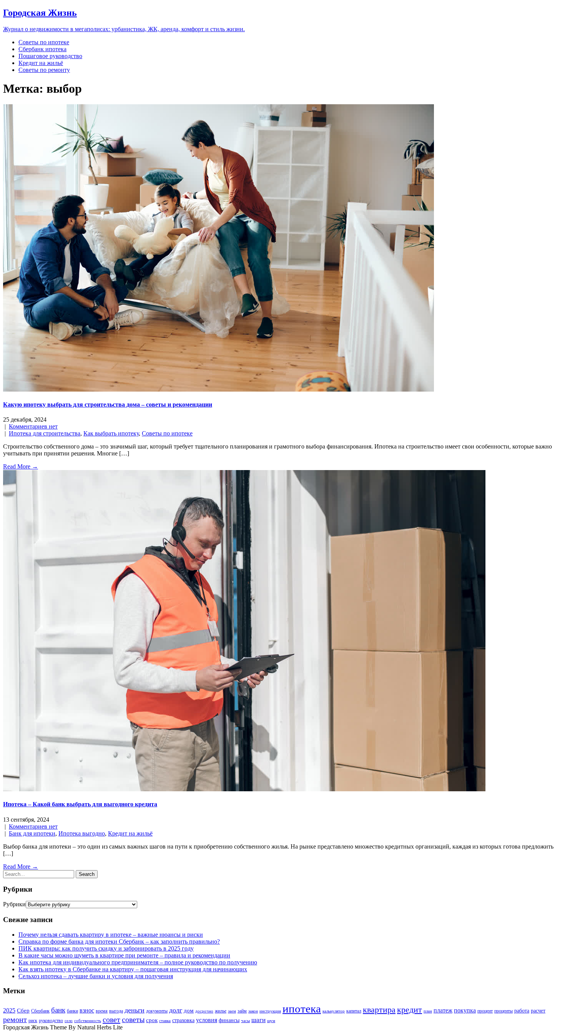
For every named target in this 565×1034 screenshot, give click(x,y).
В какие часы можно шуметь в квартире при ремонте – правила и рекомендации (124, 955)
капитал (353, 1011)
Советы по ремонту (44, 70)
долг (175, 1010)
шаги (258, 1020)
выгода (116, 1011)
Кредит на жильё (40, 63)
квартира (379, 1009)
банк (58, 1010)
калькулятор (333, 1011)
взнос (87, 1010)
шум (271, 1021)
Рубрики (14, 904)
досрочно (204, 1011)
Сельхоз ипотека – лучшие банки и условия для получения (95, 976)
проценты (503, 1011)
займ (242, 1011)
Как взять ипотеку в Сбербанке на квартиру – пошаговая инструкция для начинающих (132, 969)
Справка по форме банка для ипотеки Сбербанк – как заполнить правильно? (119, 941)
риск (32, 1020)
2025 (9, 1010)
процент (485, 1011)
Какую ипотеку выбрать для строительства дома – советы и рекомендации (107, 404)
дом (189, 1010)
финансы (229, 1020)
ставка (165, 1021)
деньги (135, 1010)
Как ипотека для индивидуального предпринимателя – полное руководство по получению (137, 962)
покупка (465, 1010)
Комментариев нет (33, 426)
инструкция (270, 1011)
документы (157, 1011)
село (69, 1021)
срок (152, 1020)
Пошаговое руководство (50, 56)
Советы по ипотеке (43, 42)
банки (72, 1011)
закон (253, 1011)
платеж (443, 1010)
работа (521, 1011)
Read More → (20, 466)
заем (232, 1011)
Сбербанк (40, 1011)
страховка (183, 1020)
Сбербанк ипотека (42, 49)
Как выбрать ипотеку (111, 433)
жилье (220, 1011)
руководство (51, 1020)
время (102, 1011)
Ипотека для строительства (44, 433)
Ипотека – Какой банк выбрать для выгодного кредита (80, 804)
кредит (409, 1009)
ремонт (15, 1019)
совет (111, 1019)
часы (245, 1021)
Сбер (23, 1010)
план (428, 1011)
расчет (538, 1011)
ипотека (301, 1008)
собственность (87, 1021)
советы (133, 1019)
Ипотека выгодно (81, 833)
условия (206, 1020)
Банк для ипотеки (32, 833)
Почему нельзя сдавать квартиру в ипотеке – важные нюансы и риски (110, 934)
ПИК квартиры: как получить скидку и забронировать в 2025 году (106, 948)
